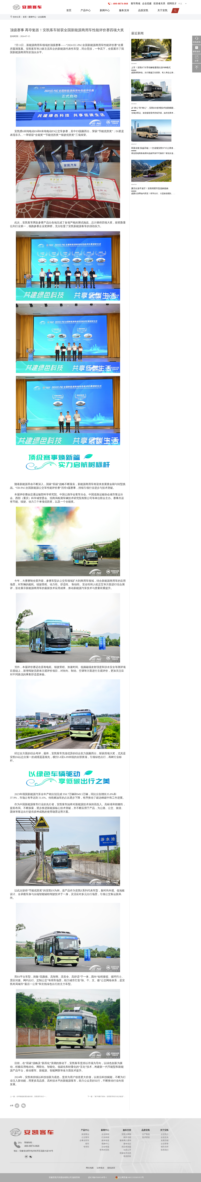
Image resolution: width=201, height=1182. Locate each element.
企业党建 (147, 3)
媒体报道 (105, 1140)
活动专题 (105, 1147)
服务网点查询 (125, 1140)
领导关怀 (164, 1147)
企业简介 (164, 1134)
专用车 (86, 1147)
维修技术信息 (125, 1153)
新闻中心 (105, 10)
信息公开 (127, 1150)
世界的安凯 (104, 1150)
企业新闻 (42, 17)
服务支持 (124, 10)
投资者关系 (159, 3)
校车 (87, 1144)
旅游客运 (85, 1134)
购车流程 (127, 1137)
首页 (68, 10)
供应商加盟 (126, 1147)
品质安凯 (143, 10)
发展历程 (164, 1140)
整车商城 (135, 3)
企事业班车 (84, 1140)
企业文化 (164, 1137)
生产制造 (146, 1134)
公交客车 (85, 1137)
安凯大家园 (126, 1134)
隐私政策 (111, 1168)
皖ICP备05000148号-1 (97, 1177)
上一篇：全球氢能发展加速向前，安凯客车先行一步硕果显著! (29, 1096)
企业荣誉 (164, 1144)
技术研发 (146, 1137)
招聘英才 (172, 3)
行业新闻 (105, 1137)
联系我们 (164, 1150)
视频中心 (105, 1144)
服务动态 (127, 1144)
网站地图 (90, 1168)
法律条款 (100, 1168)
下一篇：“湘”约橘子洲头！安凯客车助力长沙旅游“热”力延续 (107, 1096)
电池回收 (127, 1156)
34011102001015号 (135, 1177)
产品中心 (86, 10)
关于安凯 (162, 10)
